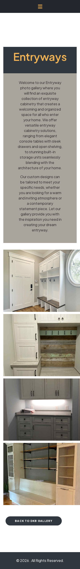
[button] (40, 6)
